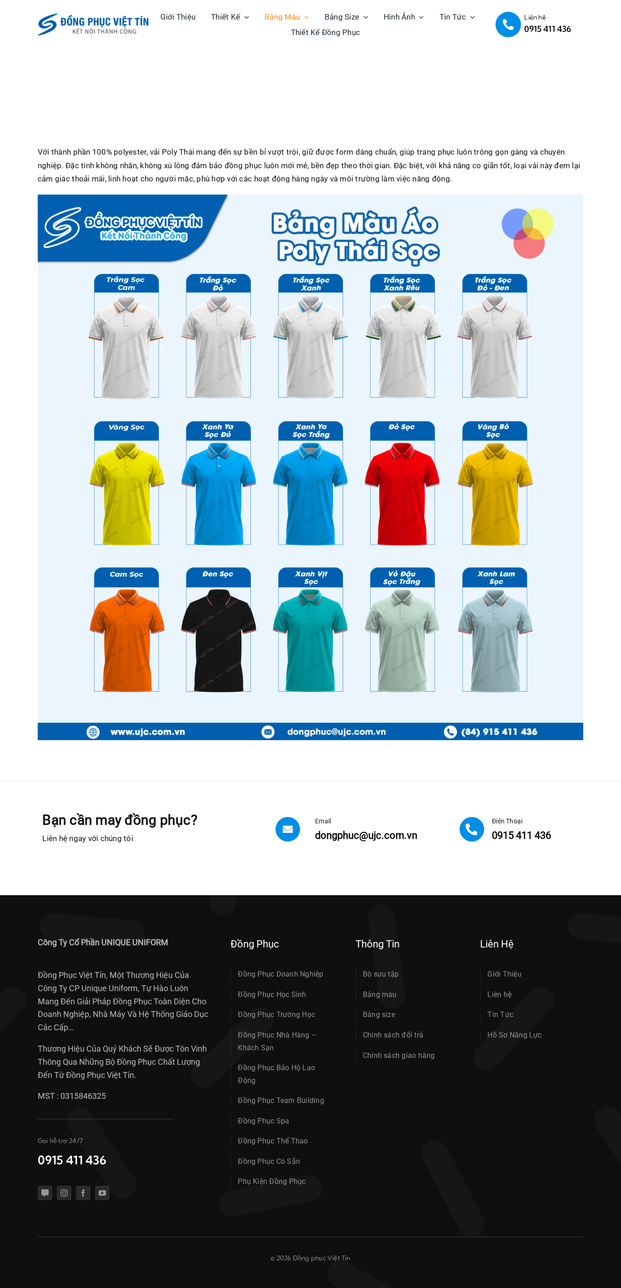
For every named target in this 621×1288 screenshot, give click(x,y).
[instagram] (64, 1193)
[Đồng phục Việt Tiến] (93, 17)
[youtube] (102, 1193)
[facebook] (83, 1193)
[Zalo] (45, 1193)
